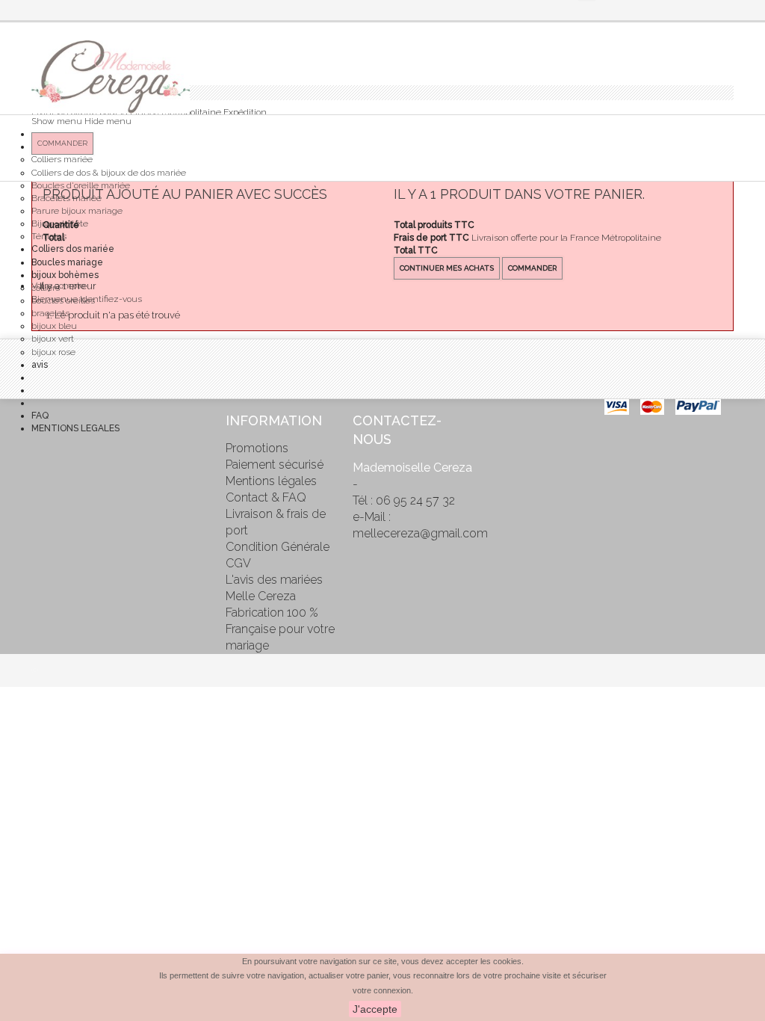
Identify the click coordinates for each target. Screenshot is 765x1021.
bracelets (50, 313)
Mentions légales (271, 481)
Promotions (257, 448)
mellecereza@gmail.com (420, 533)
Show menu (56, 121)
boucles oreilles (63, 300)
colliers (45, 288)
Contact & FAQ (266, 497)
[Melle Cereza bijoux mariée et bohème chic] (110, 77)
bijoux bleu (54, 326)
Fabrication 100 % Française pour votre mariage (280, 629)
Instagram (42, 482)
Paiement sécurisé (274, 464)
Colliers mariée (62, 159)
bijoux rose (53, 352)
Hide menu (107, 121)
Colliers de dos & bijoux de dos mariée (108, 172)
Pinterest (42, 450)
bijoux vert (52, 338)
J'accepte (375, 1009)
